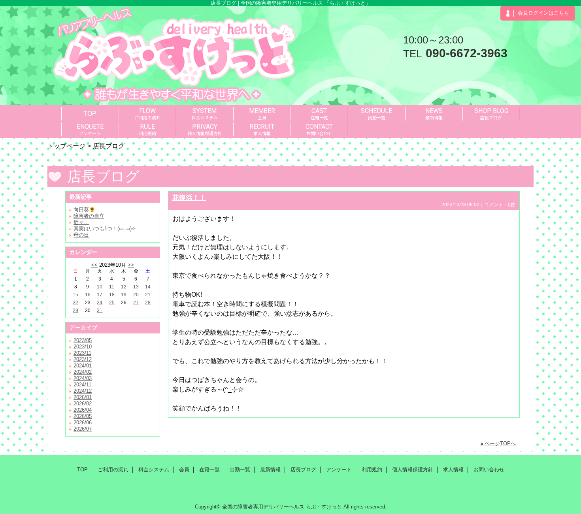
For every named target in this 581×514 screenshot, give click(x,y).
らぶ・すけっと (324, 507)
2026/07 (83, 429)
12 (123, 287)
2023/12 (83, 359)
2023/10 (83, 347)
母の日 (81, 235)
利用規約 (372, 470)
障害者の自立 (89, 216)
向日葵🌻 (84, 210)
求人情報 (453, 470)
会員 (184, 470)
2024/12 (83, 391)
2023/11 (82, 353)
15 (75, 294)
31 (99, 310)
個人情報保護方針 (412, 470)
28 (148, 302)
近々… (81, 222)
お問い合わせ (488, 470)
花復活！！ (189, 197)
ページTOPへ (500, 443)
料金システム (153, 470)
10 (99, 287)
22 (75, 302)
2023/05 (83, 340)
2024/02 (83, 372)
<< (94, 265)
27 (136, 302)
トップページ (66, 145)
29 (75, 310)
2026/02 (83, 404)
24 (99, 302)
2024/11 (82, 385)
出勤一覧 (240, 470)
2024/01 (83, 366)
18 (112, 294)
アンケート (339, 470)
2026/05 (83, 416)
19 (123, 294)
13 (136, 287)
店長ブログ (303, 470)
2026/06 (83, 423)
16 (88, 294)
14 (148, 287)
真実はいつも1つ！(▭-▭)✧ (105, 229)
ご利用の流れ (113, 470)
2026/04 (83, 410)
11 (111, 287)
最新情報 (270, 470)
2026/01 (83, 397)
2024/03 (83, 378)
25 (112, 302)
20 (136, 294)
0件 (511, 204)
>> (131, 265)
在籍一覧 (209, 470)
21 (148, 294)
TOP (89, 113)
